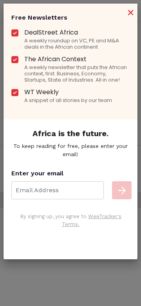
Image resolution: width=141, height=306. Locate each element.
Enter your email (37, 173)
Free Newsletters (39, 17)
